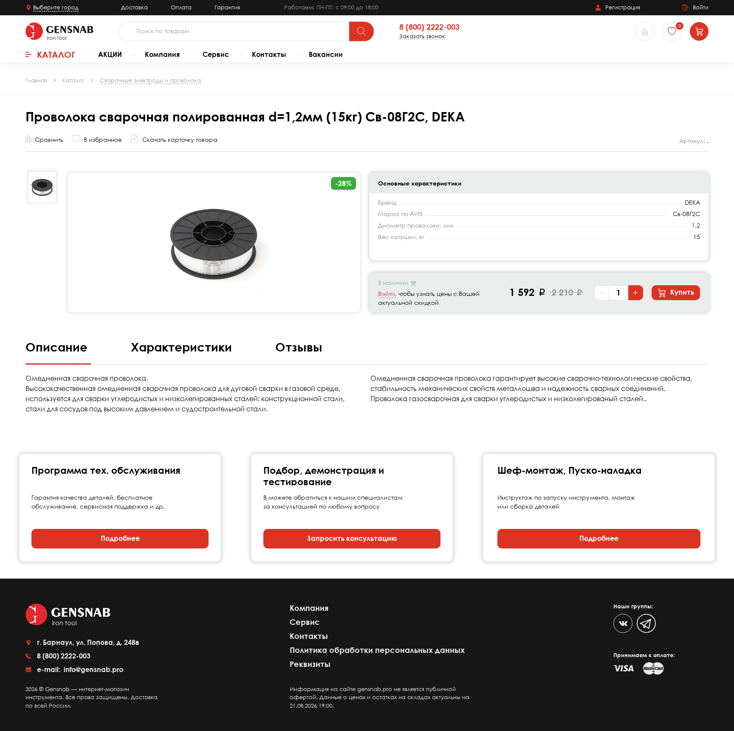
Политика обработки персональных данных (377, 650)
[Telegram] (646, 623)
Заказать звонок (422, 36)
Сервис (216, 54)
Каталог (56, 54)
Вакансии (326, 54)
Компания (162, 54)
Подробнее (120, 538)
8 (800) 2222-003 (429, 27)
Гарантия (227, 7)
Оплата (181, 7)
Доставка (134, 7)
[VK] (622, 623)
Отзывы (298, 347)
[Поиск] (361, 31)
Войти (386, 293)
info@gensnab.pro (92, 669)
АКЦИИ (110, 54)
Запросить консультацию (352, 538)
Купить (681, 292)
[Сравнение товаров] (644, 31)
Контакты (269, 54)
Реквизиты (310, 664)
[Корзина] (699, 31)
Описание (58, 347)
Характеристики (183, 347)
